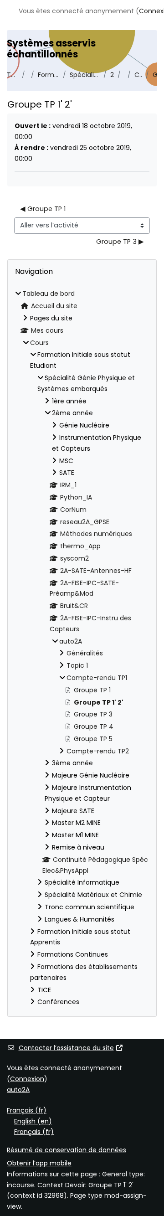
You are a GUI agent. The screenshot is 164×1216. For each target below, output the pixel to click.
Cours (39, 342)
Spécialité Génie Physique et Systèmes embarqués (85, 74)
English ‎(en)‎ (33, 1121)
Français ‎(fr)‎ (26, 1110)
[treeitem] (82, 648)
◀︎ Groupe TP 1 (43, 208)
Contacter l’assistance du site (66, 1047)
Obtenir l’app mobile (39, 1163)
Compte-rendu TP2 (98, 751)
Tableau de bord (12, 74)
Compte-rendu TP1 (138, 74)
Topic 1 (77, 665)
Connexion (27, 1078)
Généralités (85, 653)
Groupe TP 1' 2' (155, 74)
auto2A (70, 641)
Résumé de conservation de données (66, 1149)
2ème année (112, 74)
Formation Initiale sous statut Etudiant (48, 74)
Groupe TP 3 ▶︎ (120, 241)
